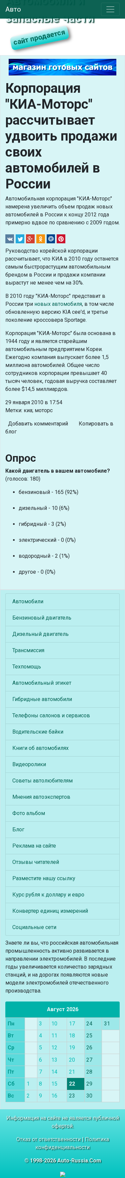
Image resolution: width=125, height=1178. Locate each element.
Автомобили (27, 601)
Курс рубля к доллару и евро (48, 894)
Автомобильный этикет (41, 683)
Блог (18, 829)
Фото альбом (28, 813)
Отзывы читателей (35, 862)
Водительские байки (37, 732)
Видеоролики (29, 764)
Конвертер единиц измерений (50, 911)
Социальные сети (34, 927)
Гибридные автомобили (42, 699)
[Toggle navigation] (110, 9)
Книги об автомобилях (40, 748)
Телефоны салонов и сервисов (51, 715)
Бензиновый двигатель (41, 618)
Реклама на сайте (34, 846)
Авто (13, 9)
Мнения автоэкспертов (41, 797)
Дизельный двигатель (40, 634)
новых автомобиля (58, 304)
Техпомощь (26, 666)
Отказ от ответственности (48, 1139)
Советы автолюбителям (42, 780)
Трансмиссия (28, 650)
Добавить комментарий (38, 423)
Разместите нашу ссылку (43, 878)
